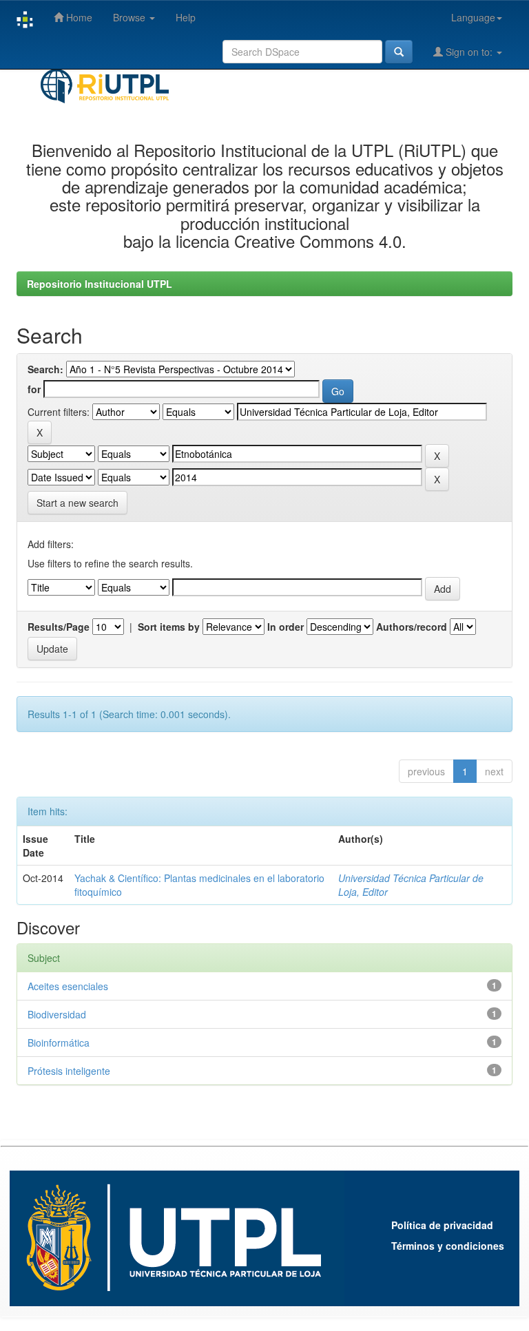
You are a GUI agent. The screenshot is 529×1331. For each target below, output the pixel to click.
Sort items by (169, 626)
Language (473, 17)
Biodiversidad (57, 1014)
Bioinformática (59, 1042)
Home (77, 17)
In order (285, 626)
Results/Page (59, 626)
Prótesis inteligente (69, 1071)
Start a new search (77, 503)
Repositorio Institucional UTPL (99, 284)
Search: (45, 369)
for (34, 389)
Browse (130, 17)
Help (186, 17)
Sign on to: (469, 52)
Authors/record (411, 626)
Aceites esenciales (68, 986)
